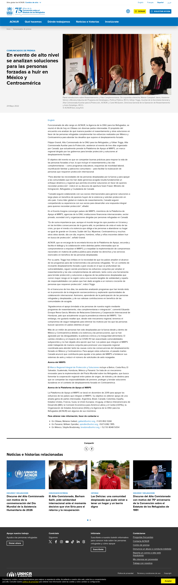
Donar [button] (141, 11)
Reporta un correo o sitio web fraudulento (147, 554)
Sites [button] (128, 11)
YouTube (67, 541)
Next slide (168, 474)
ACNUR (14, 22)
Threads (83, 541)
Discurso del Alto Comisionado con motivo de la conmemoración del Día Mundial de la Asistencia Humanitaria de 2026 (25, 503)
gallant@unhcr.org (86, 421)
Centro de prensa (141, 545)
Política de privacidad (125, 573)
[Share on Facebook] (92, 449)
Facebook (56, 541)
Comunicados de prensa (22, 29)
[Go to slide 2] (91, 521)
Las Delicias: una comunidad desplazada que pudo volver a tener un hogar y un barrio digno (109, 501)
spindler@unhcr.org (89, 424)
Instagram (61, 541)
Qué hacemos (33, 22)
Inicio (9, 29)
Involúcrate (112, 22)
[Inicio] (24, 11)
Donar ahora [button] (15, 543)
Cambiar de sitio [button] (31, 2)
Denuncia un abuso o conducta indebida (152, 549)
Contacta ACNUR (141, 541)
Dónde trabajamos (59, 22)
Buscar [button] (120, 11)
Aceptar (168, 581)
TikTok (72, 541)
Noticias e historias (87, 22)
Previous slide (9, 474)
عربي (169, 2)
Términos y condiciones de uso (148, 573)
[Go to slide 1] (88, 521)
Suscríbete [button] (98, 549)
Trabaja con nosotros (142, 563)
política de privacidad (31, 582)
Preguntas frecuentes (143, 537)
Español (160, 2)
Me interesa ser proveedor (145, 559)
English (140, 2)
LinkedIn (78, 541)
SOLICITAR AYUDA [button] (162, 11)
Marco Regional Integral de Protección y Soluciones (74, 367)
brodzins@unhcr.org (90, 427)
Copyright (167, 573)
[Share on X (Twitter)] (86, 449)
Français (150, 2)
